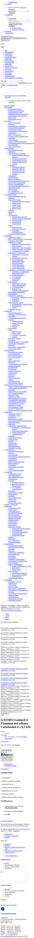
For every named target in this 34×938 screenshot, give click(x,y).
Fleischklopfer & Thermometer (17, 391)
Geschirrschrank (13, 177)
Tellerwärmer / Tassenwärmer (17, 588)
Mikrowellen (12, 117)
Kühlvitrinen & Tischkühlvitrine (17, 561)
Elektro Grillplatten (18, 275)
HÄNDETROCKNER (15, 513)
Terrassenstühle (16, 222)
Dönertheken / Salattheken (16, 552)
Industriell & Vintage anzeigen (21, 201)
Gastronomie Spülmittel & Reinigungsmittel (20, 533)
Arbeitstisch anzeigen (18, 167)
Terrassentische (16, 224)
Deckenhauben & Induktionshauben (19, 456)
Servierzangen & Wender (15, 407)
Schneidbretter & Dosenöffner (17, 402)
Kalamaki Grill (16, 289)
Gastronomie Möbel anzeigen (17, 196)
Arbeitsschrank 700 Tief (19, 160)
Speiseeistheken (13, 571)
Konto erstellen (16, 28)
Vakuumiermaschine (14, 378)
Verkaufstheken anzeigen (15, 546)
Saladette (11, 441)
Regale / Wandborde (14, 179)
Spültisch (11, 537)
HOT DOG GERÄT (14, 338)
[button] (8, 4)
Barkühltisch (12, 417)
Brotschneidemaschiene (15, 355)
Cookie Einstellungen (11, 856)
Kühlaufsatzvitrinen (14, 422)
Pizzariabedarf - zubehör (15, 492)
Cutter (10, 359)
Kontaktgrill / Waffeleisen (16, 296)
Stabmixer (11, 376)
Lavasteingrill (16, 278)
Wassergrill (15, 280)
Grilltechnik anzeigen (14, 237)
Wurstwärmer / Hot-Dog (15, 599)
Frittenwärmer (12, 328)
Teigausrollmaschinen (14, 498)
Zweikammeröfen (17, 489)
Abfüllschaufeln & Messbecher (17, 388)
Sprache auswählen (14, 7)
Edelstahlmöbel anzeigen (15, 150)
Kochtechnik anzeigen (15, 313)
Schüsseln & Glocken (14, 405)
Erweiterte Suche (12, 85)
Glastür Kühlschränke (18, 433)
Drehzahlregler (12, 458)
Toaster (14, 308)
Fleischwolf (11, 362)
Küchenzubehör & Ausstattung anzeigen (20, 386)
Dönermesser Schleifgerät (19, 258)
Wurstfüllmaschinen (14, 381)
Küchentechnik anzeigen (15, 352)
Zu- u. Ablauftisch (13, 540)
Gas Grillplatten (17, 277)
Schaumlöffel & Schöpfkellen (17, 400)
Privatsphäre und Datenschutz (13, 851)
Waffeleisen (15, 301)
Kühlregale (11, 424)
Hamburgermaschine (14, 366)
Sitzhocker (11, 212)
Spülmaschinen (12, 523)
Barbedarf (11, 124)
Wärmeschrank (12, 189)
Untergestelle (12, 501)
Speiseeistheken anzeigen (19, 573)
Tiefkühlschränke (17, 434)
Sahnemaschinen (13, 140)
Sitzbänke (11, 210)
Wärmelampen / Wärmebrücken (17, 593)
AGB (6, 849)
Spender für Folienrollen (15, 409)
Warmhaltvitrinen (13, 597)
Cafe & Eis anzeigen (14, 123)
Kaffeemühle (12, 133)
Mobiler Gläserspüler (14, 518)
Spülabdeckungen (13, 520)
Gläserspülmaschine (14, 511)
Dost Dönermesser (17, 260)
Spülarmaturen (12, 522)
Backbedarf (11, 390)
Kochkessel (11, 340)
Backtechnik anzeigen (14, 109)
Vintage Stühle (16, 206)
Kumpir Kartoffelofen (14, 371)
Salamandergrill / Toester (15, 302)
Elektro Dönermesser (18, 261)
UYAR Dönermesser (18, 266)
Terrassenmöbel (13, 215)
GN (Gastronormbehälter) (16, 393)
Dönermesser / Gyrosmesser (16, 253)
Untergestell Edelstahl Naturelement (19, 186)
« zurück (7, 615)
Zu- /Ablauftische (13, 191)
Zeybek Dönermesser (18, 268)
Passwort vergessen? (18, 29)
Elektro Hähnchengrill (18, 285)
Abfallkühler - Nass (14, 415)
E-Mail (10, 20)
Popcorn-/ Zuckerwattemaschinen (18, 136)
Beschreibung (9, 764)
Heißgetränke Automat (15, 129)
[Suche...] (23, 83)
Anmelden (16, 831)
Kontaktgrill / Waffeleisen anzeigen (22, 297)
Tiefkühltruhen (12, 445)
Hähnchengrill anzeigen (19, 284)
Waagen (10, 379)
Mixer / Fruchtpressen (14, 135)
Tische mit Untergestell (19, 229)
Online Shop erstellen (7, 936)
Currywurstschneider (14, 357)
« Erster (7, 614)
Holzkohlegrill (12, 294)
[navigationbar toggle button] (6, 38)
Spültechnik (8, 64)
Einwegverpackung (14, 361)
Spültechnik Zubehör (14, 527)
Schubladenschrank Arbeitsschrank (18, 181)
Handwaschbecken (14, 515)
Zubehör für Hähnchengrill (20, 290)
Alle (6, 50)
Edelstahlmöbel (9, 52)
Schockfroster (12, 443)
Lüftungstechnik (9, 62)
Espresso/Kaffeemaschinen (16, 128)
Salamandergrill (16, 306)
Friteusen (11, 319)
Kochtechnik (8, 55)
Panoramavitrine (13, 563)
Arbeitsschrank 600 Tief (19, 159)
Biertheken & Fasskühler (15, 419)
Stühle (10, 213)
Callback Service (10, 852)
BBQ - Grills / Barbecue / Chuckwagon (20, 239)
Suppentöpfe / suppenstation (16, 347)
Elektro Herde (16, 333)
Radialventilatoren (13, 463)
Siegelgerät (11, 374)
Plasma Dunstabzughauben (16, 462)
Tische (10, 225)
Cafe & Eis (8, 69)
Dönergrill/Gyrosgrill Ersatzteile (21, 248)
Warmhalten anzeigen (14, 581)
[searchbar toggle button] (5, 40)
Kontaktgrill (15, 299)
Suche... (30, 83)
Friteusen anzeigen (17, 321)
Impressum (8, 844)
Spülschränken (12, 525)
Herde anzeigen (16, 331)
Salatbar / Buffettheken (15, 564)
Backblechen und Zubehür (16, 111)
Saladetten (11, 496)
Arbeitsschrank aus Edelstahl (17, 153)
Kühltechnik (8, 54)
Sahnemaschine (13, 439)
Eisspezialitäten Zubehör (19, 575)
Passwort (11, 22)
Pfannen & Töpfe (13, 395)
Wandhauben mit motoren (16, 467)
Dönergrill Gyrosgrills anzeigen (21, 244)
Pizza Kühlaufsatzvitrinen (16, 477)
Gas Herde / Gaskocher (19, 335)
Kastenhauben (12, 460)
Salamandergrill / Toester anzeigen (22, 304)
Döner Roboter (16, 246)
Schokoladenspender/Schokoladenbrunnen (21, 143)
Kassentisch (11, 556)
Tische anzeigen (17, 227)
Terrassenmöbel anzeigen (19, 217)
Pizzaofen (11, 480)
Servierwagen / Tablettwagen (17, 183)
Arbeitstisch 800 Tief (18, 172)
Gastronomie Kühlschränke (20, 431)
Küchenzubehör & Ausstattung (14, 78)
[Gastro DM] (7, 36)
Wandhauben (12, 465)
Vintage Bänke (16, 203)
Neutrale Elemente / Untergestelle (18, 342)
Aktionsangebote (10, 76)
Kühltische (11, 436)
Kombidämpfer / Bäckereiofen (17, 116)
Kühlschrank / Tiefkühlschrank (17, 426)
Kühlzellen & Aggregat (15, 438)
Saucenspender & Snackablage (17, 398)
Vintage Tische (16, 208)
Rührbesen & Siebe (14, 397)
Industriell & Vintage (14, 200)
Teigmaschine (12, 499)
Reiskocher (11, 345)
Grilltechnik (8, 59)
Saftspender (11, 138)
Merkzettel (8, 31)
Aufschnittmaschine (14, 354)
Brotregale (11, 551)
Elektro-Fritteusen (17, 323)
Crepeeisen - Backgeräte (15, 241)
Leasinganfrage (12, 2)
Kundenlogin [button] (9, 15)
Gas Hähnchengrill (17, 287)
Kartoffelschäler (13, 367)
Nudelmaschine (13, 373)
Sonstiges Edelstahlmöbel (16, 184)
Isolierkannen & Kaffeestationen (18, 131)
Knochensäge (12, 369)
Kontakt (7, 845)
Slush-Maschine (13, 145)
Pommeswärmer (13, 587)
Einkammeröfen (17, 486)
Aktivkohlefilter (13, 455)
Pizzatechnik (8, 74)
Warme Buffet (16, 570)
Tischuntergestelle (17, 232)
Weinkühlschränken (14, 446)
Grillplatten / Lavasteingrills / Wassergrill (20, 270)
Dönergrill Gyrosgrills (14, 242)
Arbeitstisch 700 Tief (18, 171)
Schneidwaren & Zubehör (16, 403)
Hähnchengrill (12, 282)
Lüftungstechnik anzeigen (16, 451)
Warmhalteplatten (13, 595)
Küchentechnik (9, 61)
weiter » (7, 617)
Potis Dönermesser (17, 263)
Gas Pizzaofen (16, 487)
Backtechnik (8, 66)
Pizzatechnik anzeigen (15, 474)
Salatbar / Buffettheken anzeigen (21, 566)
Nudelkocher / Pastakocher (16, 343)
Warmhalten (8, 73)
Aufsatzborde (12, 176)
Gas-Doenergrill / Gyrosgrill (20, 251)
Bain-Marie (11, 316)
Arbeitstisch (11, 165)
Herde (10, 330)
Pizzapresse (11, 491)
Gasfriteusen (16, 325)
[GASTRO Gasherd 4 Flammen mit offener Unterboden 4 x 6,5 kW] (17, 670)
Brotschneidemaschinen (15, 112)
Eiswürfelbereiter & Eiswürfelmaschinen (20, 421)
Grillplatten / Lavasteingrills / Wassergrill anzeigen (20, 272)
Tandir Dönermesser (18, 265)
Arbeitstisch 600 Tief (18, 169)
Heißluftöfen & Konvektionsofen (18, 114)
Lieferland (11, 9)
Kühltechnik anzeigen (14, 414)
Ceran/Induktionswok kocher (17, 318)
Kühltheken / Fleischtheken (16, 559)
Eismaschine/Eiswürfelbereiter (17, 126)
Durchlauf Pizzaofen (18, 484)
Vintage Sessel (16, 205)
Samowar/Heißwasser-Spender (17, 141)
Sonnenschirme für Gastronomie (21, 218)
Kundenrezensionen (10, 765)
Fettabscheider (12, 510)
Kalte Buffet (15, 568)
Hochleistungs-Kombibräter (16, 292)
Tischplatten (15, 230)
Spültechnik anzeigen (14, 508)
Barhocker (11, 198)
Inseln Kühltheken (13, 554)
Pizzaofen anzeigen (18, 482)
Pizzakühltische (13, 479)
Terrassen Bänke (17, 220)
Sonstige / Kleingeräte (11, 67)
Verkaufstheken (9, 71)
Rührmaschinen (13, 494)
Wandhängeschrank (14, 188)
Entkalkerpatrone (17, 530)
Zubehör (14, 164)
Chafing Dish (12, 585)
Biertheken (11, 549)
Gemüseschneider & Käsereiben (17, 364)
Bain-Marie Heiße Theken (16, 547)
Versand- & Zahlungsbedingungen (15, 847)
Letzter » (7, 619)
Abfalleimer (11, 152)
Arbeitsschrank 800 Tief (19, 162)
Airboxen (11, 453)
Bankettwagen (12, 583)
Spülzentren (11, 539)
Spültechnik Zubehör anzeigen (21, 528)
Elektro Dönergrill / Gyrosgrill (21, 249)
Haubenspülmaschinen (15, 516)
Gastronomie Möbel (10, 57)
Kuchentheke (12, 558)
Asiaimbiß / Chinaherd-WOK (17, 314)
